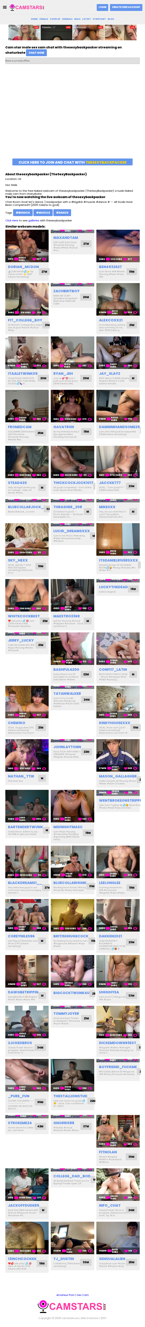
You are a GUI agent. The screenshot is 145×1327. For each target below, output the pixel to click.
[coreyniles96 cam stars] (27, 915)
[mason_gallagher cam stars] (118, 755)
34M (40, 1047)
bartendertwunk (25, 826)
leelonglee (109, 882)
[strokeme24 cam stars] (27, 1116)
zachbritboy (66, 291)
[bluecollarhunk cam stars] (72, 862)
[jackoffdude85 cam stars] (27, 1184)
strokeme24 (20, 1122)
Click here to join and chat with (73, 162)
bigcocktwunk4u (71, 992)
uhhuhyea (109, 992)
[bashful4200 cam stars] (72, 648)
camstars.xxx (70, 1318)
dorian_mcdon (23, 266)
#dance (62, 213)
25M (40, 433)
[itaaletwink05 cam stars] (27, 352)
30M (86, 1262)
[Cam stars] (27, 7)
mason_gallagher (118, 776)
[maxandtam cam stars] (72, 231)
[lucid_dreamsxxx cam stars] (72, 525)
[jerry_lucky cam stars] (27, 634)
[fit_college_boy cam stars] (27, 299)
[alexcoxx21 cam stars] (118, 299)
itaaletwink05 (23, 373)
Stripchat (99, 18)
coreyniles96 (21, 936)
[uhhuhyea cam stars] (118, 971)
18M (86, 431)
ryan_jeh (63, 373)
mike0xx (107, 506)
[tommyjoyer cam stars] (72, 1007)
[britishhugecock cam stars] (72, 915)
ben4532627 (110, 266)
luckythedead (113, 587)
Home (34, 18)
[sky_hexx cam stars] (27, 539)
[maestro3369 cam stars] (72, 595)
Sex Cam (83, 1295)
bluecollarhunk (69, 882)
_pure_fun (18, 1096)
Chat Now (36, 53)
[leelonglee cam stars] (118, 862)
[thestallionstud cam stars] (72, 1075)
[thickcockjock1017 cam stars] (72, 462)
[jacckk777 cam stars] (118, 462)
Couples (55, 18)
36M (131, 1157)
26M (131, 1262)
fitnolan (108, 1152)
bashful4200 (66, 669)
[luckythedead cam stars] (118, 580)
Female (43, 18)
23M (131, 486)
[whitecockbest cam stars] (27, 595)
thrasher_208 (67, 506)
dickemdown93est (117, 1042)
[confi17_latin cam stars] (118, 648)
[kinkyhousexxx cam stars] (118, 702)
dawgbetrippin (23, 992)
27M (44, 272)
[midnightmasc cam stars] (72, 806)
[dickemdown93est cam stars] (118, 1022)
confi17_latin (113, 669)
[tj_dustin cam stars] (72, 1238)
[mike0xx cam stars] (118, 500)
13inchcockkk (22, 1258)
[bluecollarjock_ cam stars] (27, 500)
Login (102, 7)
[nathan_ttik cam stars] (27, 755)
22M (86, 674)
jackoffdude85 (23, 1205)
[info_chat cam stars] (118, 1184)
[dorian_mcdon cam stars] (27, 246)
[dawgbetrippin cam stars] (27, 971)
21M (47, 325)
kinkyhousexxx (114, 722)
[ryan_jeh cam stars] (72, 352)
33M (131, 995)
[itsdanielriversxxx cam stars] (118, 539)
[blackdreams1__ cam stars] (27, 862)
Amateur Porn (65, 1295)
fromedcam (19, 426)
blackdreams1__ (25, 882)
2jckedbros (20, 1042)
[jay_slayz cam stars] (118, 352)
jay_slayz (109, 373)
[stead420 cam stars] (27, 462)
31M (91, 886)
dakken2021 (110, 936)
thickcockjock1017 (73, 482)
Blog (111, 18)
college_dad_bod (72, 1176)
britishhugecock (70, 936)
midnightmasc (68, 826)
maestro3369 (66, 616)
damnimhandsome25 (119, 426)
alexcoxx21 (111, 320)
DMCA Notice (89, 1318)
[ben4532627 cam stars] (118, 246)
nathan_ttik (21, 776)
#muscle (43, 213)
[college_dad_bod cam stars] (72, 1170)
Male (77, 18)
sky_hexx (18, 560)
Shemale (67, 18)
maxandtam (65, 237)
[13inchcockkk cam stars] (27, 1238)
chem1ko (16, 722)
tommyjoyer (66, 1013)
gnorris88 (63, 1122)
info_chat (110, 1205)
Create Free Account (126, 7)
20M (86, 297)
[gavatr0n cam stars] (72, 406)
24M (87, 699)
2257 (103, 1318)
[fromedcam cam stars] (27, 406)
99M (40, 1102)
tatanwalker (67, 693)
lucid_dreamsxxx (71, 531)
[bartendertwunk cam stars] (27, 806)
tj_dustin (63, 1258)
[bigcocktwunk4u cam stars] (72, 971)
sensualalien (112, 1258)
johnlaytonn (67, 746)
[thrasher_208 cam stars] (72, 500)
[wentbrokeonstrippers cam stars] (118, 793)
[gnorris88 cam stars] (72, 1116)
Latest (86, 18)
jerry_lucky (21, 640)
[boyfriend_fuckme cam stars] (118, 1060)
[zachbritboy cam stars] (72, 284)
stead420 (17, 482)
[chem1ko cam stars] (27, 702)
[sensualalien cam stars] (118, 1238)
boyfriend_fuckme (118, 1066)
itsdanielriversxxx (118, 560)
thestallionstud (70, 1096)
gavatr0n (63, 426)
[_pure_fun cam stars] (27, 1075)
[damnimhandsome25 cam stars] (118, 406)
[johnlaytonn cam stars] (72, 740)
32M (49, 509)
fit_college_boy (25, 320)
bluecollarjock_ (26, 506)
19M (131, 272)
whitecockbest (24, 616)
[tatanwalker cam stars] (72, 687)
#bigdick (23, 213)
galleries (33, 220)
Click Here (11, 220)
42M (40, 1126)
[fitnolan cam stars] (118, 1131)
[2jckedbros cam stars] (27, 1022)
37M (86, 1126)
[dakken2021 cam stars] (118, 915)
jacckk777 (110, 482)
